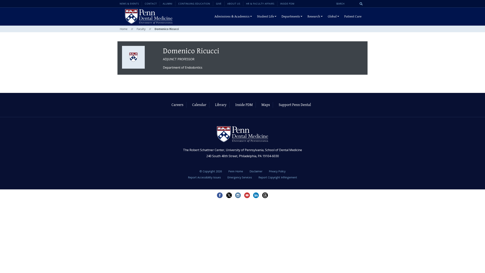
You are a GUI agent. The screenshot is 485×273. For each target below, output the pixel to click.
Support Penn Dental (295, 105)
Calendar (199, 105)
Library (221, 105)
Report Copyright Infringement (277, 177)
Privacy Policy (277, 171)
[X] (229, 195)
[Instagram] (238, 195)
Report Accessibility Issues (205, 177)
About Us (233, 3)
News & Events (129, 3)
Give (218, 3)
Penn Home (236, 171)
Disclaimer (256, 171)
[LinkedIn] (256, 195)
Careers (177, 105)
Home (124, 29)
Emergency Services (240, 177)
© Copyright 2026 (210, 171)
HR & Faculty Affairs (260, 3)
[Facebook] (220, 195)
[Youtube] (247, 195)
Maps (265, 105)
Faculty (141, 29)
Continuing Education (194, 3)
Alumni (167, 3)
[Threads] (265, 195)
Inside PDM (287, 3)
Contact (151, 3)
